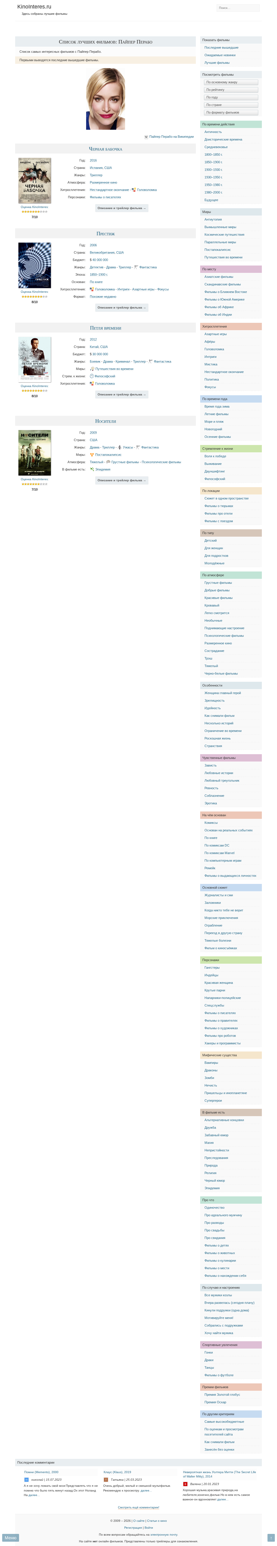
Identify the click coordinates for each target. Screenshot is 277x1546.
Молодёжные (214, 563)
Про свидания (215, 1238)
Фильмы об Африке (219, 307)
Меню (10, 1537)
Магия (209, 1142)
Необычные (213, 620)
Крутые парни (215, 990)
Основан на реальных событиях (229, 830)
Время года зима (217, 406)
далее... (34, 1495)
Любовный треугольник (222, 780)
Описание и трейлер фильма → (122, 208)
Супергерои (213, 1100)
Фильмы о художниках (221, 1028)
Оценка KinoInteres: (35, 207)
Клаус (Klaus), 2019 (117, 1472)
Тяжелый (96, 462)
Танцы (209, 1367)
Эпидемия (102, 469)
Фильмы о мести (217, 1268)
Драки (209, 1360)
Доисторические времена (223, 139)
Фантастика (148, 267)
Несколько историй (219, 723)
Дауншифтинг (215, 471)
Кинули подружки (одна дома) (227, 1310)
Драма (111, 267)
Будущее (211, 200)
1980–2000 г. (213, 192)
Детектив (96, 267)
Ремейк (210, 868)
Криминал (123, 361)
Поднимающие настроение (224, 628)
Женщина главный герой (223, 693)
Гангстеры (212, 967)
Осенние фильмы (218, 437)
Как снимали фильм (219, 715)
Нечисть (211, 1085)
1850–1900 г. (99, 274)
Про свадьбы (214, 1230)
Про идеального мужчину (223, 1215)
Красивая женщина (219, 982)
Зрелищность (215, 700)
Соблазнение (214, 795)
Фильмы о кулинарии (220, 1260)
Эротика (211, 803)
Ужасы (128, 447)
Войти (149, 1527)
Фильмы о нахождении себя (225, 1275)
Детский (211, 540)
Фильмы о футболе (219, 1375)
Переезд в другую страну (223, 933)
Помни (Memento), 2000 (41, 1472)
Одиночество (214, 1207)
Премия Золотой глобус (222, 1394)
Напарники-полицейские (223, 998)
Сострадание (214, 651)
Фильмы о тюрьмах (219, 506)
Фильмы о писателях (105, 197)
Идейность (213, 708)
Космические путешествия (224, 234)
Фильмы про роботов (220, 1035)
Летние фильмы (217, 414)
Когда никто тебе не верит (224, 910)
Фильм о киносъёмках (221, 948)
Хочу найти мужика (219, 1333)
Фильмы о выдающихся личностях (230, 875)
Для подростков (216, 555)
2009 (93, 432)
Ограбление (213, 925)
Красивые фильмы (219, 598)
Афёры (210, 341)
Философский (105, 376)
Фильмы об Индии (218, 314)
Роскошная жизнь (218, 738)
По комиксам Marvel (219, 853)
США (108, 168)
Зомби (209, 1078)
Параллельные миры (220, 242)
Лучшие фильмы (217, 62)
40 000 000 (100, 260)
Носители (105, 420)
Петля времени (105, 327)
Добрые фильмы (217, 590)
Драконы (211, 1070)
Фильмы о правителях (221, 1020)
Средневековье (216, 147)
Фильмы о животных (220, 1253)
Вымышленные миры (220, 227)
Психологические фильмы (161, 462)
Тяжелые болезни (218, 940)
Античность (213, 132)
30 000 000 (100, 354)
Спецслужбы (214, 1005)
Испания (96, 168)
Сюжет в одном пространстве (227, 498)
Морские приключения (221, 918)
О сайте (139, 1520)
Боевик (95, 361)
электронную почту (163, 1534)
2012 (93, 339)
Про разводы (214, 1222)
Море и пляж (214, 421)
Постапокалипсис (108, 454)
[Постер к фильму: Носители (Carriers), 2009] (34, 474)
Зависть (211, 765)
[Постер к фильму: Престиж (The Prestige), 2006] (34, 287)
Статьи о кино (157, 1520)
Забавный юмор (216, 1135)
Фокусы (163, 289)
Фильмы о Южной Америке (225, 299)
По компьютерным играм (223, 860)
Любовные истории (219, 773)
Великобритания (102, 252)
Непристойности (217, 1150)
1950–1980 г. (213, 185)
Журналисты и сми (219, 895)
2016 (93, 160)
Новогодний (213, 429)
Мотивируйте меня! (219, 1318)
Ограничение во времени (223, 731)
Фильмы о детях (217, 1245)
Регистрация (133, 1527)
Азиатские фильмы (219, 276)
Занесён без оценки (219, 1449)
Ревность (211, 788)
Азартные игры (143, 289)
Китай (94, 347)
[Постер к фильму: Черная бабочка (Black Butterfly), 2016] (34, 202)
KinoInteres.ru (34, 6)
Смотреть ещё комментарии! (138, 1507)
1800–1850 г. (213, 154)
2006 (93, 245)
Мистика (211, 364)
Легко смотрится (217, 613)
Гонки (209, 1352)
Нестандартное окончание (109, 190)
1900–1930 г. (213, 169)
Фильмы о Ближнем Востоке (226, 292)
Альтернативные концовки (224, 1120)
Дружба (210, 1127)
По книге (96, 282)
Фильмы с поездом (219, 521)
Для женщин (214, 548)
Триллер (96, 175)
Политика (212, 379)
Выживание (213, 464)
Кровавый (212, 605)
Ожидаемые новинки (220, 55)
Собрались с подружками (224, 1325)
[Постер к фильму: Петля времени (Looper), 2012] (34, 381)
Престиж (106, 233)
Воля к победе (215, 456)
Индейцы (211, 975)
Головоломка (147, 190)
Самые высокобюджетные (224, 1421)
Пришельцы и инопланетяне (226, 1093)
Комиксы (211, 822)
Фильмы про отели (218, 513)
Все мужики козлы (218, 1295)
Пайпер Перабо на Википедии (171, 136)
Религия (210, 1173)
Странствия (213, 746)
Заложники (213, 902)
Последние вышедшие (221, 47)
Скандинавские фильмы (223, 284)
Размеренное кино (103, 182)
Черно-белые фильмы (221, 673)
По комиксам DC (217, 845)
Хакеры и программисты (223, 1043)
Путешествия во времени (114, 369)
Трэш (208, 658)
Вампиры (211, 1062)
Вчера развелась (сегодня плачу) (229, 1302)
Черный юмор (215, 1180)
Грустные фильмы (125, 462)
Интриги (123, 289)
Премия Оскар (215, 1402)
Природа (211, 1165)
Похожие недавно (103, 296)
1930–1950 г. (213, 177)
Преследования (216, 1158)
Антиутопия (213, 219)
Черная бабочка (105, 148)
